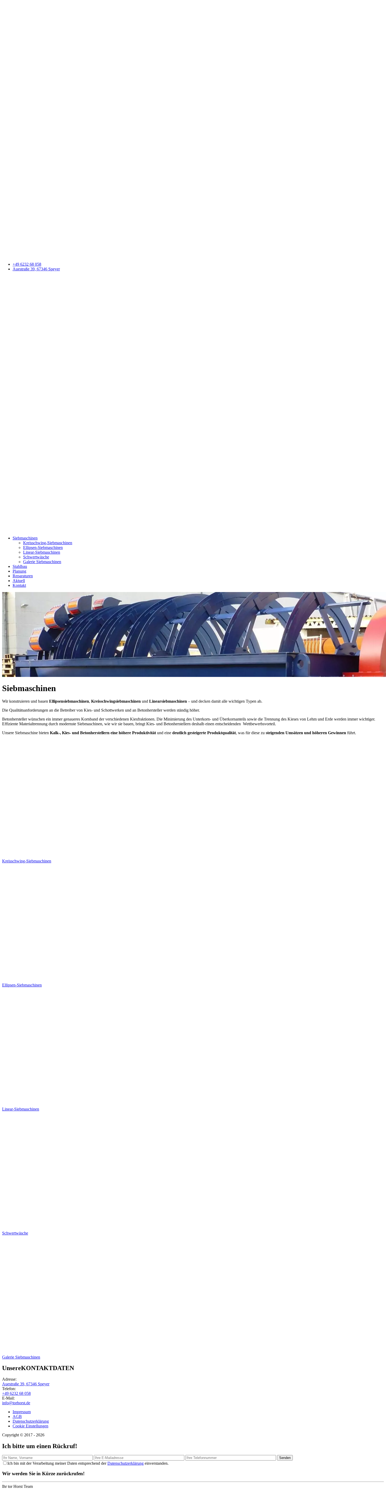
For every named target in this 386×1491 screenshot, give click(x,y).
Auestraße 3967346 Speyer (36, 269)
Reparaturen (23, 576)
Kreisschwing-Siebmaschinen (47, 543)
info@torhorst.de (16, 1403)
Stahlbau (20, 566)
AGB (17, 1416)
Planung (19, 571)
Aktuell (19, 580)
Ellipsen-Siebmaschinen (43, 547)
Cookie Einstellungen (30, 1426)
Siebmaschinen (25, 538)
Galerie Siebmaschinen (42, 561)
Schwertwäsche (36, 557)
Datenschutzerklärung (31, 1421)
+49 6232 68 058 (27, 264)
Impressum (22, 1412)
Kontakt (19, 585)
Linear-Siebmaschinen (41, 552)
